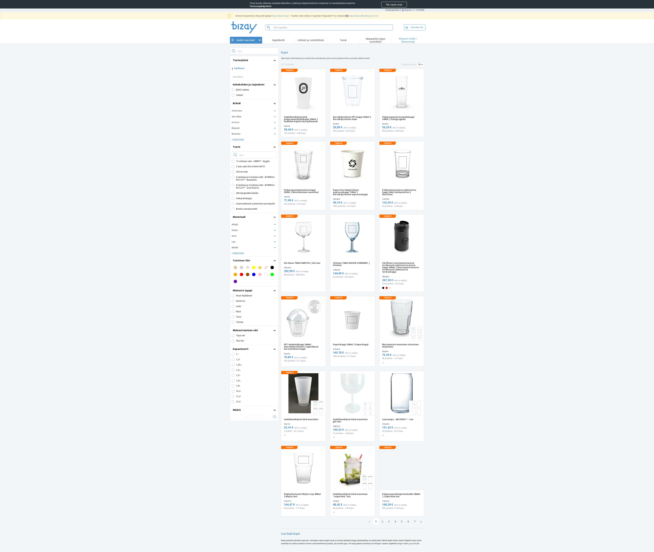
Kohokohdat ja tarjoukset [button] (248, 84)
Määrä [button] (237, 409)
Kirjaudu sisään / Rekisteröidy (408, 40)
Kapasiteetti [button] (240, 349)
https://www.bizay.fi (281, 15)
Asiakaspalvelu (392, 10)
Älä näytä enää (394, 4)
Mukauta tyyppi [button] (242, 290)
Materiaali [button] (239, 216)
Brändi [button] (237, 103)
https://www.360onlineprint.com (363, 15)
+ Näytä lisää (238, 139)
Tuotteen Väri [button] (241, 260)
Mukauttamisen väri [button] (245, 330)
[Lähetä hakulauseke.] (233, 51)
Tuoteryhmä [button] (240, 60)
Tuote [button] (236, 146)
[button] (254, 110)
